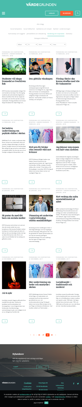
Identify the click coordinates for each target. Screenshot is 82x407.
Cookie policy (27, 386)
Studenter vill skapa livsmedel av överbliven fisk (14, 81)
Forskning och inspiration (55, 34)
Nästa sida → (55, 334)
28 (47, 335)
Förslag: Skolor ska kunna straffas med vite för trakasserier (68, 81)
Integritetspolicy (26, 389)
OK (46, 403)
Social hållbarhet (29, 29)
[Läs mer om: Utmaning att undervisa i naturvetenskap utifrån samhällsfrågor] (41, 211)
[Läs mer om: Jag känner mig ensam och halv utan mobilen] (68, 143)
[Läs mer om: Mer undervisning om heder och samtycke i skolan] (41, 278)
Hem (62, 383)
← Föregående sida (30, 334)
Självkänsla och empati (44, 29)
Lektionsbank (60, 385)
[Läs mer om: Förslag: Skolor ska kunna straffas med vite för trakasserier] (68, 74)
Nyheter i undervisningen (61, 29)
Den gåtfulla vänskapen (41, 78)
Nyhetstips (61, 388)
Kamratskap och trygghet (16, 34)
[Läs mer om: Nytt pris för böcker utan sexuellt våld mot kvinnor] (41, 143)
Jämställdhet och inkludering (36, 34)
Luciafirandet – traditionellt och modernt (64, 284)
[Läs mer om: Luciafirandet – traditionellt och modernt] (68, 278)
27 (43, 335)
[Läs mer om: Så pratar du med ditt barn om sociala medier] (14, 211)
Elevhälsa (69, 34)
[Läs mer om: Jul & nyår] (14, 288)
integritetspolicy (60, 397)
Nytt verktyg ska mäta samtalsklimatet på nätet (67, 199)
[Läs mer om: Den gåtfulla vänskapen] (41, 74)
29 (52, 335)
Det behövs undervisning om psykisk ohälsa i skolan (13, 131)
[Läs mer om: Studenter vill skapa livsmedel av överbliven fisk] (14, 74)
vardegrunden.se (25, 394)
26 (39, 335)
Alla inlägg (40, 24)
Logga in (51, 13)
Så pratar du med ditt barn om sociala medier (14, 216)
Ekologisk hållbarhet (41, 38)
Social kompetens (16, 29)
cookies (48, 397)
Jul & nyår (7, 293)
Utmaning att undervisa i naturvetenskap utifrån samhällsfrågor (41, 218)
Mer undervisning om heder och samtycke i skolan (40, 284)
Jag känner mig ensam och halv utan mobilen (67, 148)
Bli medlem (67, 13)
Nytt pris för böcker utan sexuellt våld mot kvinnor (40, 149)
